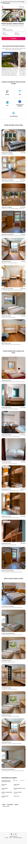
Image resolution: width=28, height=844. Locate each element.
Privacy (6, 837)
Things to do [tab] (15, 780)
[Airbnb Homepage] (3, 7)
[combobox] (13, 30)
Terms (10, 837)
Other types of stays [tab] (6, 780)
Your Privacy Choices (17, 837)
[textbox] (7, 34)
